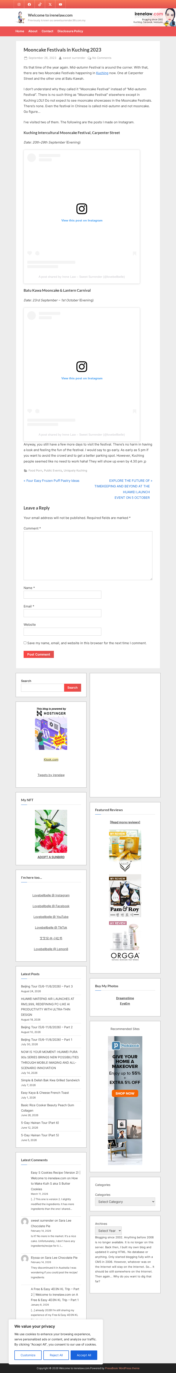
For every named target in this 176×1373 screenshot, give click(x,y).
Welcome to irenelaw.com (50, 15)
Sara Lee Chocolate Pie (61, 1257)
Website (30, 624)
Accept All (84, 1355)
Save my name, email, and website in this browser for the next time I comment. (87, 643)
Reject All (56, 1355)
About (32, 31)
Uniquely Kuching (75, 470)
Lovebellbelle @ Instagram (51, 895)
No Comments (101, 58)
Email (29, 606)
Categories (102, 1194)
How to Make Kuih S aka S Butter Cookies (54, 1183)
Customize (28, 1355)
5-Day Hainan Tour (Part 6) (40, 1122)
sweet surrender (74, 57)
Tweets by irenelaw (51, 775)
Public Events (53, 470)
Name (29, 588)
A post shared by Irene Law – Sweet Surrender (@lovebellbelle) (82, 276)
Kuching (102, 73)
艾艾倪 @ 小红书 (51, 938)
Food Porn (35, 470)
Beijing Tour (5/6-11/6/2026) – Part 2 (47, 1027)
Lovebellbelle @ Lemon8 (51, 949)
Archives (101, 1223)
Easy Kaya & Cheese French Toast (45, 1092)
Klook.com (51, 759)
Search (26, 681)
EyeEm (125, 1003)
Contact (47, 31)
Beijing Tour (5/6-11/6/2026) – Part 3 (47, 986)
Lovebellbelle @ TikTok (51, 927)
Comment (32, 528)
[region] (56, 1341)
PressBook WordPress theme (122, 1368)
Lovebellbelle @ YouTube (50, 916)
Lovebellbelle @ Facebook (51, 906)
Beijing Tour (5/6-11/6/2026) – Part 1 (46, 1039)
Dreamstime (125, 998)
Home (19, 31)
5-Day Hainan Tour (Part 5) (40, 1135)
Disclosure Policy (70, 31)
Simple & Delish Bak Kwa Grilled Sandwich (50, 1080)
